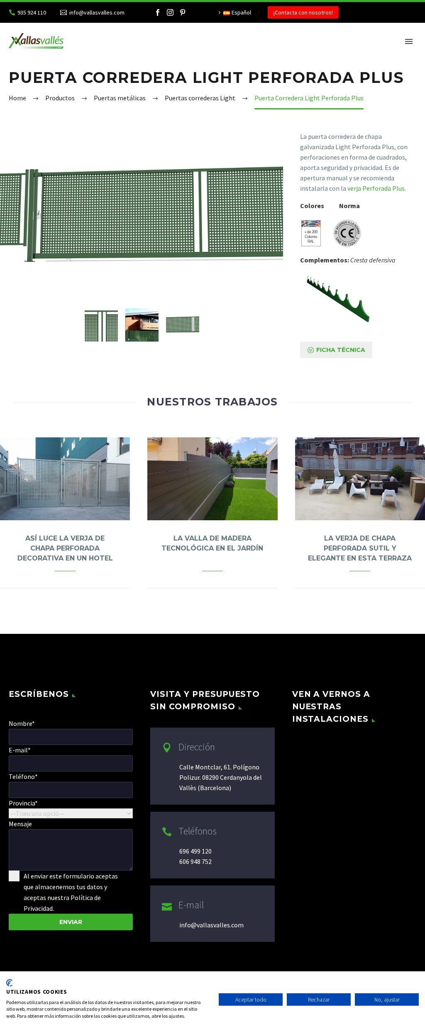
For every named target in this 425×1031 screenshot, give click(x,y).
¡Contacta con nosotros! (303, 12)
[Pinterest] (182, 12)
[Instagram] (170, 12)
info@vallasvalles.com (97, 12)
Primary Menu (408, 41)
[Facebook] (157, 12)
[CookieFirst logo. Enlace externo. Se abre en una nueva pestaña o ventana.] (9, 983)
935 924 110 (31, 12)
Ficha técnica (336, 350)
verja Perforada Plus (375, 188)
